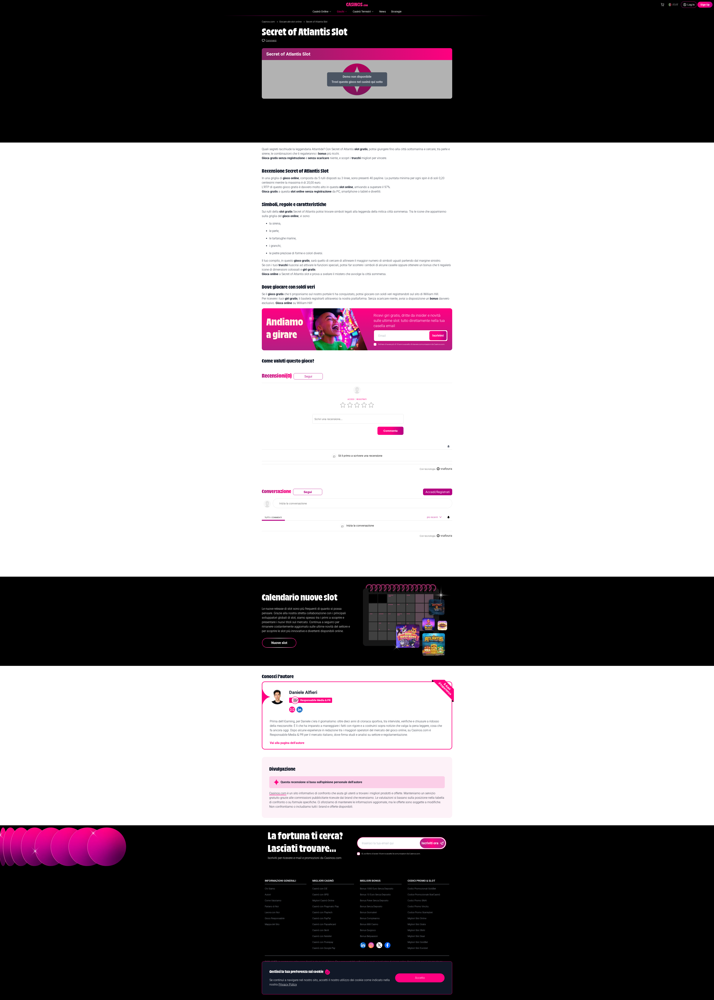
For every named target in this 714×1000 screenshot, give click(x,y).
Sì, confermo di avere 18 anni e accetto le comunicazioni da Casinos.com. (390, 854)
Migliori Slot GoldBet (418, 942)
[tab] (273, 517)
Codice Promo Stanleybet (420, 912)
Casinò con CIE (319, 888)
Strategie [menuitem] (396, 11)
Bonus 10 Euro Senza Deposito (375, 894)
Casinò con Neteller (322, 936)
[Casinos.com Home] (357, 4)
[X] (379, 945)
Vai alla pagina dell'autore (287, 743)
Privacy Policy (288, 984)
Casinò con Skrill (320, 930)
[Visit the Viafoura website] (444, 468)
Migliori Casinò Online (323, 900)
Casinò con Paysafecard (324, 924)
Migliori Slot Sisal (416, 936)
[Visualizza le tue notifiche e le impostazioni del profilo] (448, 446)
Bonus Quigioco (368, 930)
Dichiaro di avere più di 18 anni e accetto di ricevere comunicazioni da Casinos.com (411, 344)
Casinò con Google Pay (323, 948)
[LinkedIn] (363, 945)
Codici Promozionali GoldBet (422, 888)
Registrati (361, 399)
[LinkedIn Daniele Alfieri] (300, 710)
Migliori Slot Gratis (417, 924)
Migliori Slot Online (417, 918)
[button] (342, 405)
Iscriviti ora (430, 843)
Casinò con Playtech (322, 912)
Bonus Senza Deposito (371, 906)
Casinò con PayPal (321, 918)
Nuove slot (279, 643)
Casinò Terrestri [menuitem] (362, 11)
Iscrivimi (438, 335)
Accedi (351, 399)
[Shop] (662, 5)
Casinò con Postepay (322, 942)
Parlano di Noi (272, 906)
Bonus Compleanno (370, 918)
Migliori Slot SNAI (416, 930)
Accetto (420, 978)
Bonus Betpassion (369, 936)
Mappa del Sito (272, 924)
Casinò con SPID (320, 894)
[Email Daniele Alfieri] (292, 710)
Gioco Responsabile (274, 918)
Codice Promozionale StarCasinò (424, 894)
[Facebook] (387, 945)
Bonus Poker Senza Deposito (374, 900)
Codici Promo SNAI (417, 900)
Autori (268, 894)
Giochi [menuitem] (340, 11)
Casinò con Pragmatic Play (325, 906)
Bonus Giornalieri (368, 912)
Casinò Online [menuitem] (320, 11)
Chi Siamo (270, 888)
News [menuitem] (382, 11)
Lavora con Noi (272, 912)
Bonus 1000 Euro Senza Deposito (376, 888)
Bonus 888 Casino (369, 924)
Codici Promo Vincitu (418, 906)
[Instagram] (371, 945)
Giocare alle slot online (290, 21)
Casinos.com (268, 21)
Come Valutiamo (273, 900)
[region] (357, 422)
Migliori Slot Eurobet (418, 948)
